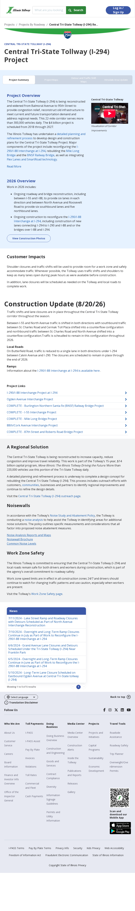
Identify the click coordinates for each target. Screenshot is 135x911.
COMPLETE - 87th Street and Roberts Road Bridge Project (45, 432)
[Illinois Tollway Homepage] (18, 10)
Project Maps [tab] (51, 79)
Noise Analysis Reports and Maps (29, 535)
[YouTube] (129, 710)
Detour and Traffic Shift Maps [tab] (83, 79)
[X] (116, 710)
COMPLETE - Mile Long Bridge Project (32, 419)
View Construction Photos (28, 238)
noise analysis (33, 520)
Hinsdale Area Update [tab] (116, 79)
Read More (14, 166)
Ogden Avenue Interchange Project (30, 399)
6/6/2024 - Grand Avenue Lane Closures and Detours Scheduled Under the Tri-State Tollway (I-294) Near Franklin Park (43, 648)
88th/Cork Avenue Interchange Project (32, 425)
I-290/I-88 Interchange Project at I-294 (32, 393)
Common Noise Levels (21, 544)
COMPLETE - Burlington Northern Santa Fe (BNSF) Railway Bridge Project (55, 406)
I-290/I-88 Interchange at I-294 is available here (68, 371)
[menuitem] (13, 733)
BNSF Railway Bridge (40, 155)
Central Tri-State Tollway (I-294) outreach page (49, 496)
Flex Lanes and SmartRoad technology (32, 159)
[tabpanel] (67, 168)
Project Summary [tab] (19, 79)
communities (30, 485)
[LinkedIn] (122, 710)
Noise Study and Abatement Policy (72, 515)
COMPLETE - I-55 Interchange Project (31, 412)
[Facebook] (104, 710)
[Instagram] (110, 710)
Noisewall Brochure (20, 539)
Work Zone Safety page (46, 594)
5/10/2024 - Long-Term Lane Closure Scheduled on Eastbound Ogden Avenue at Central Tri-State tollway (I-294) (43, 676)
